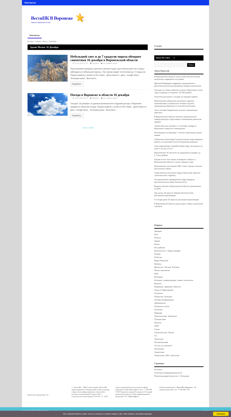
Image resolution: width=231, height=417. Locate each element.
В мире (157, 254)
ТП (155, 336)
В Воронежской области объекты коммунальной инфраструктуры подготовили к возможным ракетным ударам (177, 119)
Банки (156, 244)
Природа (95, 63)
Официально (160, 303)
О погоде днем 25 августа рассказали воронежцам (176, 200)
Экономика (159, 349)
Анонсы (157, 238)
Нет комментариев (110, 63)
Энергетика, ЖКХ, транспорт (166, 355)
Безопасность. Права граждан (167, 251)
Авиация (158, 231)
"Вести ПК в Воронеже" (184, 387)
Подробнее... (77, 84)
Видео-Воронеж (161, 261)
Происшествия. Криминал (165, 316)
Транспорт (158, 339)
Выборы (157, 264)
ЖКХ (156, 274)
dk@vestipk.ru (133, 396)
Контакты (30, 2)
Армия (157, 241)
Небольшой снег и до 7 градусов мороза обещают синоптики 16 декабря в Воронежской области (105, 58)
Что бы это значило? (163, 346)
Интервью (158, 277)
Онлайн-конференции (164, 300)
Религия (157, 323)
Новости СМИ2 (88, 128)
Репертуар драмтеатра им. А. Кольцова (171, 376)
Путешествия (160, 319)
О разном (158, 293)
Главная (38, 41)
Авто (156, 234)
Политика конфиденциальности (168, 373)
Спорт (157, 329)
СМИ (156, 326)
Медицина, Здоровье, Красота (167, 287)
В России (158, 257)
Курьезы (157, 284)
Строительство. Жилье (164, 333)
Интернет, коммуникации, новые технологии (173, 280)
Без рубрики (159, 248)
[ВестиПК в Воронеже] (59, 28)
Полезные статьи (161, 306)
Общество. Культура (163, 297)
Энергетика (159, 352)
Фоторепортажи (161, 342)
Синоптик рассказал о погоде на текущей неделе (176, 97)
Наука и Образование (163, 290)
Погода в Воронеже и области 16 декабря (99, 95)
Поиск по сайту (163, 58)
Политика (158, 310)
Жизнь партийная (162, 270)
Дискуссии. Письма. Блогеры (167, 267)
